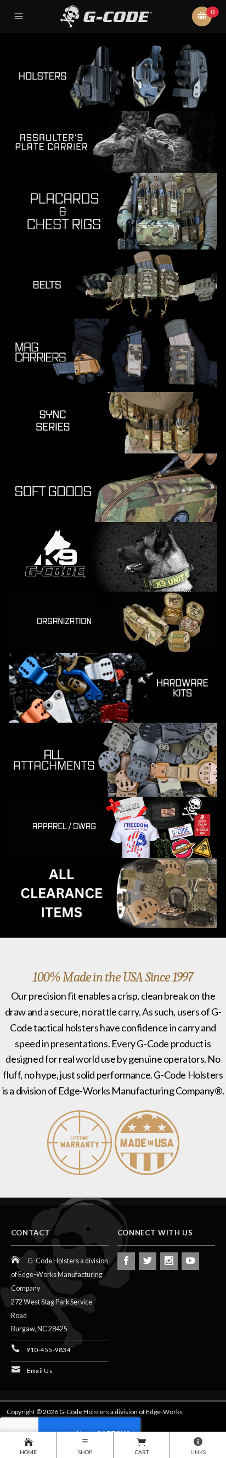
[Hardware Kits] (113, 686)
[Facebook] (126, 1261)
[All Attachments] (113, 758)
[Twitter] (147, 1261)
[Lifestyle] (113, 826)
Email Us (40, 1370)
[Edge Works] (115, 16)
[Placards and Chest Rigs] (113, 210)
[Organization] (113, 621)
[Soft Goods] (113, 486)
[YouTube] (190, 1261)
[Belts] (113, 282)
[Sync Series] (113, 421)
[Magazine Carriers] (113, 354)
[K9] (113, 555)
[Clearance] (113, 892)
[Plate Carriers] (113, 140)
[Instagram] (169, 1261)
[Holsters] (113, 75)
